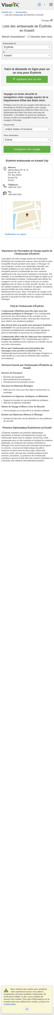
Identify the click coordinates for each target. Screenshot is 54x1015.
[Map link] (27, 215)
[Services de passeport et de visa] (10, 4)
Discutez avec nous (41, 36)
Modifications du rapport (15, 234)
